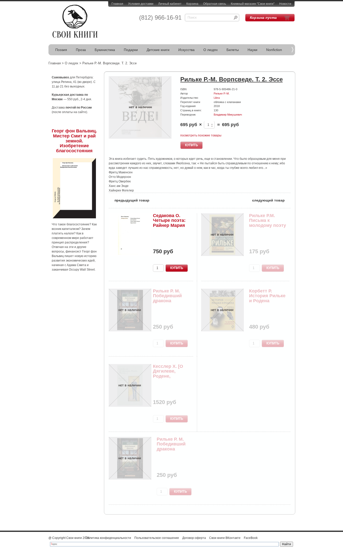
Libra (217, 97)
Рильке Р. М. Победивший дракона (167, 295)
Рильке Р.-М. (222, 93)
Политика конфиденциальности (108, 538)
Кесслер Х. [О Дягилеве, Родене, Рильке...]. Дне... (171, 374)
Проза (81, 50)
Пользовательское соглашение (156, 538)
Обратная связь (214, 4)
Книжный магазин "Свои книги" (252, 4)
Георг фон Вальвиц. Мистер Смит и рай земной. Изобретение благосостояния (74, 140)
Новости (285, 4)
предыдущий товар (129, 199)
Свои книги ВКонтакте (225, 538)
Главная (117, 4)
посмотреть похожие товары (200, 135)
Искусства (186, 50)
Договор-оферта (194, 538)
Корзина (192, 4)
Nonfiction (274, 50)
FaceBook (251, 538)
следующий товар (271, 199)
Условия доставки (140, 4)
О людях (210, 50)
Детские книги (158, 50)
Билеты (232, 50)
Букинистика (105, 50)
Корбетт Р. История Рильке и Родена (267, 295)
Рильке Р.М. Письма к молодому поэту (267, 220)
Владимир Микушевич (228, 114)
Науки (252, 50)
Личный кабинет (170, 4)
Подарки (131, 50)
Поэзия (61, 50)
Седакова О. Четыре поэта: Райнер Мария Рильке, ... (169, 223)
